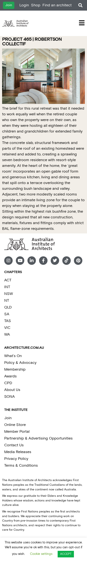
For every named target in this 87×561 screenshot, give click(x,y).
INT (7, 287)
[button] (80, 5)
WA (7, 334)
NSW (8, 293)
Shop (35, 5)
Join (8, 418)
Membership (15, 369)
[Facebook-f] (43, 260)
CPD (8, 383)
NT (6, 300)
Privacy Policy (16, 458)
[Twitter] (55, 260)
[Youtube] (20, 260)
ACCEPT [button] (65, 554)
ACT (7, 280)
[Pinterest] (78, 260)
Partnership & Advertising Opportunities (38, 438)
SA (6, 314)
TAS (7, 320)
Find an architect (57, 5)
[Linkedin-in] (31, 260)
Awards (10, 376)
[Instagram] (8, 260)
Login (24, 5)
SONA (9, 396)
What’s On (13, 355)
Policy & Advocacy (20, 362)
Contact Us (14, 445)
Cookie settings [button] (41, 554)
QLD (8, 307)
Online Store (15, 424)
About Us (12, 389)
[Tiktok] (66, 260)
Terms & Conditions (21, 465)
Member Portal (17, 431)
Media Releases (17, 451)
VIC (7, 327)
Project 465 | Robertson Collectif (32, 41)
